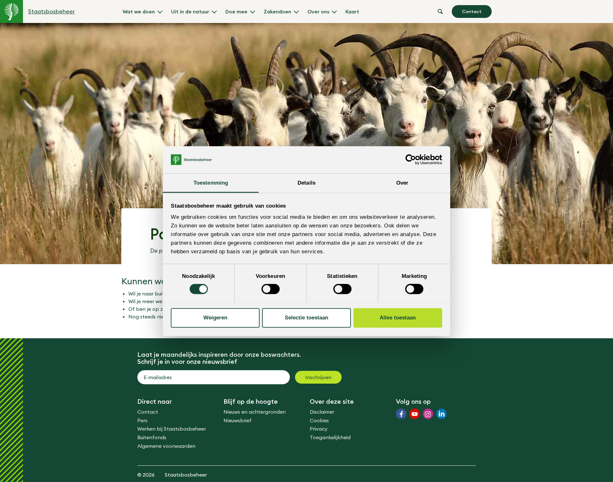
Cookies (319, 420)
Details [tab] (306, 183)
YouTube (414, 414)
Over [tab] (402, 183)
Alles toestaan (398, 318)
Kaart (352, 11)
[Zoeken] (440, 11)
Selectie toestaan (306, 318)
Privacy (319, 428)
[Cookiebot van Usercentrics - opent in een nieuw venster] (414, 159)
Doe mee (236, 11)
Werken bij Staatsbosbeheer (171, 428)
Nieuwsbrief (237, 420)
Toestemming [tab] (210, 183)
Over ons (318, 11)
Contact (471, 11)
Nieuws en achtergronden (254, 412)
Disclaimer (322, 412)
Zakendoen (277, 11)
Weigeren (215, 318)
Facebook (401, 414)
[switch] (270, 289)
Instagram (428, 414)
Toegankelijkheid (330, 437)
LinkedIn (441, 414)
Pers (142, 420)
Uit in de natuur (190, 11)
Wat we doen (139, 11)
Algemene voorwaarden (166, 446)
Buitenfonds (151, 437)
